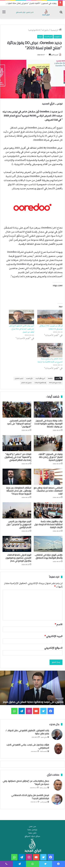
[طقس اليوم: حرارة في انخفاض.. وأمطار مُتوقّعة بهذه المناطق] (48, 544)
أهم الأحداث (48, 37)
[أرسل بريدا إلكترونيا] (50, 55)
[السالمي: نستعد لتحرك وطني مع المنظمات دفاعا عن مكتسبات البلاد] (48, 477)
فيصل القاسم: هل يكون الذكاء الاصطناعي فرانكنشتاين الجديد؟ (30, 796)
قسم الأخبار (54, 55)
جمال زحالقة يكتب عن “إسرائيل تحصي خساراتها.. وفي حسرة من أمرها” (26, 782)
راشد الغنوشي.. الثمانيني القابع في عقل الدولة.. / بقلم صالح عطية (27, 732)
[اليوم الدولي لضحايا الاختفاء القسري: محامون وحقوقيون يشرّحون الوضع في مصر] (17, 544)
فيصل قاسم (43, 802)
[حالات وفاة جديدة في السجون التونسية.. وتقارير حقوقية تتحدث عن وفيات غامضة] (48, 410)
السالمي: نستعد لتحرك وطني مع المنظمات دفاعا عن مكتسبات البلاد (48, 491)
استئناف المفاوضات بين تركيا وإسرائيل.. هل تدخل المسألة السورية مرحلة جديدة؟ (18, 491)
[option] (32, 688)
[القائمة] (4, 13)
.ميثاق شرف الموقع (32, 836)
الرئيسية (54, 30)
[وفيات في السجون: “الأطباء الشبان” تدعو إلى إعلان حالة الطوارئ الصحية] (48, 443)
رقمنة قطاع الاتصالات (40, 383)
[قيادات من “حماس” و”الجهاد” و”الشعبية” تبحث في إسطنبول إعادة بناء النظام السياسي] (17, 443)
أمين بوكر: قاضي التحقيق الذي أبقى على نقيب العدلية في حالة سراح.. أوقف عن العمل (21, 328)
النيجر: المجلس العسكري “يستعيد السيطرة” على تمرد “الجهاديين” (19, 424)
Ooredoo (50, 378)
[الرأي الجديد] (32, 12)
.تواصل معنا (32, 829)
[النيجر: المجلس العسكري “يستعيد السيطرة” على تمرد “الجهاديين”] (17, 410)
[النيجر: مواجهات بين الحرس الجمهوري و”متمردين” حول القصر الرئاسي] (17, 510)
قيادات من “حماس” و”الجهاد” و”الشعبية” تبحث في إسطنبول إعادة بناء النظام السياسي (18, 457)
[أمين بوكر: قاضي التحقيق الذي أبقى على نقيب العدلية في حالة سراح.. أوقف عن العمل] (21, 317)
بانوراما (45, 30)
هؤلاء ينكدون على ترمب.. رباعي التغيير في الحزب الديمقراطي (27, 746)
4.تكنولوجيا (34, 30)
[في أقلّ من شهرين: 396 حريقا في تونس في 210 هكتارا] (49, 317)
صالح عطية (44, 737)
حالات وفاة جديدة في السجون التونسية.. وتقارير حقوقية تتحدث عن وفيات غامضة (48, 424)
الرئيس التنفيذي (19, 378)
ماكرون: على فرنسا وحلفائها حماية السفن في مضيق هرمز (33, 701)
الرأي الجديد (29, 378)
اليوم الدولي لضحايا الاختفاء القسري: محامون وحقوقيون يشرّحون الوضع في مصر (18, 558)
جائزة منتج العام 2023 (55, 383)
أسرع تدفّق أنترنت (40, 378)
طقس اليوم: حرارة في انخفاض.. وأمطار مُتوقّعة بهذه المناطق (48, 556)
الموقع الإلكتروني (53, 648)
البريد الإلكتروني (53, 636)
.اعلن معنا (32, 832)
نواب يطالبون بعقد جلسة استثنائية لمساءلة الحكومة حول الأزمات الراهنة (48, 524)
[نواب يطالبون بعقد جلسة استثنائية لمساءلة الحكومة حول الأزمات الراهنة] (48, 510)
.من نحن (32, 826)
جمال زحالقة (43, 788)
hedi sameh (43, 751)
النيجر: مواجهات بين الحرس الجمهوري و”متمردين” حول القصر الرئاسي (18, 524)
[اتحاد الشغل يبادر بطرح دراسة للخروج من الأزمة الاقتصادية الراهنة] (49, 350)
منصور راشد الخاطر (26, 383)
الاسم (58, 624)
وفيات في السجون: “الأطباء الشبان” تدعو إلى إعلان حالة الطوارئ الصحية (50, 457)
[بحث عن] (61, 13)
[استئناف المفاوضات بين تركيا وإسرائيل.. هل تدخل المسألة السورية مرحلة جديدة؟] (17, 477)
